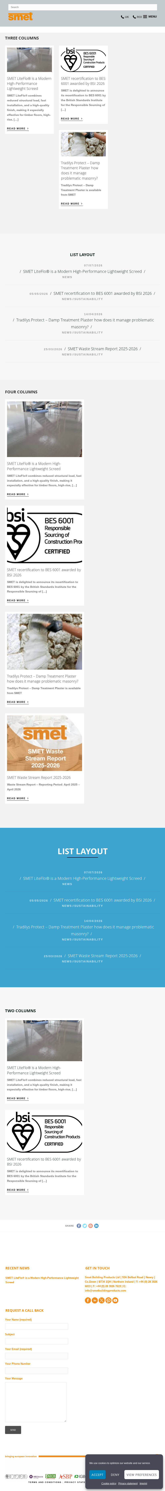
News (67, 277)
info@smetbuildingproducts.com (105, 1290)
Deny (115, 1475)
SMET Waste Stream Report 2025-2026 (103, 348)
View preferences (142, 1475)
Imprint (143, 1483)
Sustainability (88, 299)
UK (127, 17)
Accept (97, 1475)
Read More (18, 128)
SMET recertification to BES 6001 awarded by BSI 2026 (83, 81)
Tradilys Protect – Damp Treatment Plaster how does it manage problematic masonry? (80, 170)
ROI (139, 17)
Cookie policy (108, 1483)
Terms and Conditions (45, 1482)
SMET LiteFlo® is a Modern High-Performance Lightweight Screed (29, 83)
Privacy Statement (79, 1482)
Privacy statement (128, 1483)
